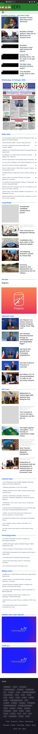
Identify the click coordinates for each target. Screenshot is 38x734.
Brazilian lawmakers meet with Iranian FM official (26, 48)
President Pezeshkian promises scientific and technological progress (16, 539)
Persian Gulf (31, 702)
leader (6, 700)
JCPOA (31, 697)
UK (25, 713)
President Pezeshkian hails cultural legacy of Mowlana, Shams (18, 519)
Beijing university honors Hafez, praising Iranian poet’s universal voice (18, 491)
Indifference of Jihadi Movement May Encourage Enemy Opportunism (18, 151)
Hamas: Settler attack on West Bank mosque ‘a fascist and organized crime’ (18, 169)
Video (24, 729)
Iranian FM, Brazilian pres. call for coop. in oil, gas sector (27, 58)
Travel (15, 729)
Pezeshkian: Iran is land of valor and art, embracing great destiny (17, 503)
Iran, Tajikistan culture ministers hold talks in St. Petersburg (16, 524)
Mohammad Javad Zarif (17, 700)
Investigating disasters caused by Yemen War (26, 254)
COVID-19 (20, 689)
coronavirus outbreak (9, 689)
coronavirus (23, 686)
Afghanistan (7, 686)
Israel (18, 697)
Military (28, 725)
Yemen (21, 716)
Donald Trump (30, 689)
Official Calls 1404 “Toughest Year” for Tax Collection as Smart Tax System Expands (18, 187)
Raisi (6, 708)
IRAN (29, 694)
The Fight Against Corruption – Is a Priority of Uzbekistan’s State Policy (27, 432)
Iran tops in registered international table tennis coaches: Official (16, 146)
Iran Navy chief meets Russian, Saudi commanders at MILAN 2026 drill (18, 590)
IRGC (12, 697)
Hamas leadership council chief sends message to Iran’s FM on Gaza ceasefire (18, 197)
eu (5, 692)
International (29, 721)
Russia (20, 708)
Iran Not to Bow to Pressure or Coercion (27, 365)
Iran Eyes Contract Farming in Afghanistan (14, 165)
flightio (5, 283)
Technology (20, 725)
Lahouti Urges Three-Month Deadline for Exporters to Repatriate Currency (17, 192)
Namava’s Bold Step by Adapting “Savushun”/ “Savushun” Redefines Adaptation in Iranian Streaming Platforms (18, 497)
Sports (34, 725)
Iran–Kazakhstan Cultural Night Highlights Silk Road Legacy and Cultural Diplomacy (17, 483)
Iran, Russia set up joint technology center (15, 566)
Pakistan (7, 702)
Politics (21, 721)
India (23, 694)
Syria (15, 710)
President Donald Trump (10, 705)
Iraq (6, 697)
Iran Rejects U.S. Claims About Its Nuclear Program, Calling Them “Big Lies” (17, 155)
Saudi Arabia (7, 710)
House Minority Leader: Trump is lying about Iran (16, 142)
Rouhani (13, 708)
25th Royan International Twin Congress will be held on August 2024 (18, 553)
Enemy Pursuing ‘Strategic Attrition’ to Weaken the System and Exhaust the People (17, 585)
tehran (21, 710)
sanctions (28, 708)
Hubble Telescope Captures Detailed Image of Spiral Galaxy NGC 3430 (18, 544)
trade (28, 710)
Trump (6, 713)
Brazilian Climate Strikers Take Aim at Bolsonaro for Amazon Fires (28, 34)
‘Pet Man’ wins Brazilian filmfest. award (26, 66)
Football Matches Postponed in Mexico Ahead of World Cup (18, 173)
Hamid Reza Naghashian (29, 692)
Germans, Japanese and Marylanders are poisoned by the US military (27, 269)
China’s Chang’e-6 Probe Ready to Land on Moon (17, 549)
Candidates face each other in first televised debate (27, 242)
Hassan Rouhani (8, 694)
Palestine (15, 702)
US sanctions (13, 716)
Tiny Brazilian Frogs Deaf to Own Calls (27, 73)
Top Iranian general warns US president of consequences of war (15, 606)
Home (8, 721)
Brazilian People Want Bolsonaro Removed (26, 20)
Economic (14, 721)
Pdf (19, 729)
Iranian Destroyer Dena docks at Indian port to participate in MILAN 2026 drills (16, 595)
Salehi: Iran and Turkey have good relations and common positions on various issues (16, 514)
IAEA (17, 694)
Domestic (6, 725)
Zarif (28, 716)
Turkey (13, 713)
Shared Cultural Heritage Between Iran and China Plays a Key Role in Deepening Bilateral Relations (19, 508)
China (15, 686)
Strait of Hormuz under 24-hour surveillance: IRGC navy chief (19, 601)
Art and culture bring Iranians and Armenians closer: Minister (17, 529)
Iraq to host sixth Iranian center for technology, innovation (16, 561)
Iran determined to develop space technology (16, 557)
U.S (19, 713)
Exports (11, 692)
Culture (13, 725)
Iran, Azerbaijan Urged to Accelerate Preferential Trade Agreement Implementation (18, 138)
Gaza (18, 692)
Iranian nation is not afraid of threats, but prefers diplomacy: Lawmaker (16, 178)
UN (30, 713)
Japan (24, 697)
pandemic (23, 702)
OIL (27, 700)
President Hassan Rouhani (26, 705)
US (5, 716)
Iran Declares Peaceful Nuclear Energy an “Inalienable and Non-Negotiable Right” (18, 183)
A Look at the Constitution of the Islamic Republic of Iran (18, 162)
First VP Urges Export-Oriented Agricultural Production (18, 159)
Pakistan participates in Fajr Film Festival (15, 487)
